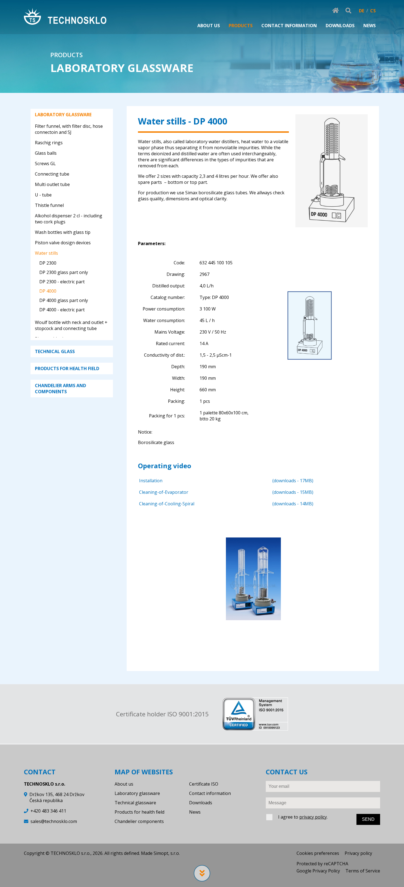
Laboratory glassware (137, 793)
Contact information (210, 793)
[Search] (348, 10)
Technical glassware (135, 803)
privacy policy (313, 817)
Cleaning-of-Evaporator (163, 492)
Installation (150, 481)
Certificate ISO (203, 784)
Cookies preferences (318, 853)
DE (361, 11)
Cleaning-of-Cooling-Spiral (166, 504)
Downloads (200, 803)
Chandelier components (139, 821)
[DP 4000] (331, 224)
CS (373, 11)
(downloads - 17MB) (292, 481)
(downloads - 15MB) (292, 492)
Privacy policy (358, 853)
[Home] (65, 17)
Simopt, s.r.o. (167, 853)
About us (124, 784)
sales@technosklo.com (54, 821)
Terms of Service (362, 871)
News (195, 812)
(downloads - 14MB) (292, 504)
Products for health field (139, 812)
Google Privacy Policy (318, 871)
